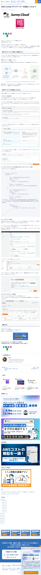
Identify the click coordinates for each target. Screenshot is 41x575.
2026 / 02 (4, 510)
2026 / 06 (4, 503)
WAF (17, 493)
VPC (12, 493)
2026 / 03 (4, 508)
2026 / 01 (4, 511)
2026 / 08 (4, 500)
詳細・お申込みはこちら (31, 572)
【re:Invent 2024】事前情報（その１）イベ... (20, 389)
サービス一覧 (8, 568)
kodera (9, 357)
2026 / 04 (4, 507)
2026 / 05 (4, 505)
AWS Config (20, 46)
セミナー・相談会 (16, 568)
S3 (8, 493)
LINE (7, 36)
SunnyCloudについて (14, 569)
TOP (3, 568)
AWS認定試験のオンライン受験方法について (32, 389)
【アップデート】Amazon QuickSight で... (6, 389)
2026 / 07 (4, 502)
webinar (4, 493)
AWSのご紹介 (5, 569)
